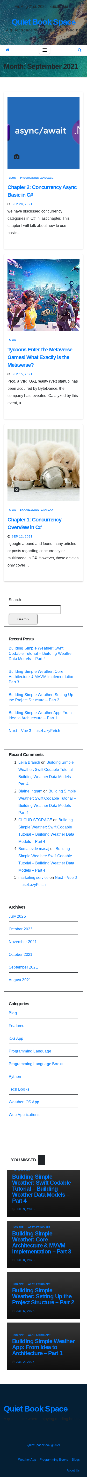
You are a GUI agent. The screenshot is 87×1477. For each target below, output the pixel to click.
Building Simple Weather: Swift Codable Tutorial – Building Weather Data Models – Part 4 (41, 653)
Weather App (27, 1459)
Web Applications (24, 1115)
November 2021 (23, 942)
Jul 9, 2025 (25, 1209)
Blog (12, 178)
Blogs (76, 1459)
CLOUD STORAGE (35, 820)
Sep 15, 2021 (22, 374)
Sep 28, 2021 (22, 204)
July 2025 (17, 916)
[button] (79, 50)
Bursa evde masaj (33, 849)
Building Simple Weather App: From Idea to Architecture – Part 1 (43, 1347)
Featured (17, 1026)
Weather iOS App (24, 1102)
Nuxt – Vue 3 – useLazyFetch (34, 731)
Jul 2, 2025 (25, 1362)
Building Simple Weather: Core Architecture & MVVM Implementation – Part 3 (43, 676)
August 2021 (20, 980)
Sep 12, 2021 (22, 536)
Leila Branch (29, 762)
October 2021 (20, 954)
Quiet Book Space (43, 21)
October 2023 (20, 929)
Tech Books (19, 1089)
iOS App (16, 1038)
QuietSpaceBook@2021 (43, 1445)
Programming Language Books (36, 1064)
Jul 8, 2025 (25, 1260)
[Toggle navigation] (44, 50)
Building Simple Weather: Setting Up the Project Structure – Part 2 (43, 1296)
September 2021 (23, 967)
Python (15, 1077)
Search (15, 600)
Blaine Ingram (30, 791)
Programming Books (54, 1459)
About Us (73, 1470)
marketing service (33, 877)
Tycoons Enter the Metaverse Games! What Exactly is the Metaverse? (39, 357)
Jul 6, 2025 (25, 1311)
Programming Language (36, 178)
